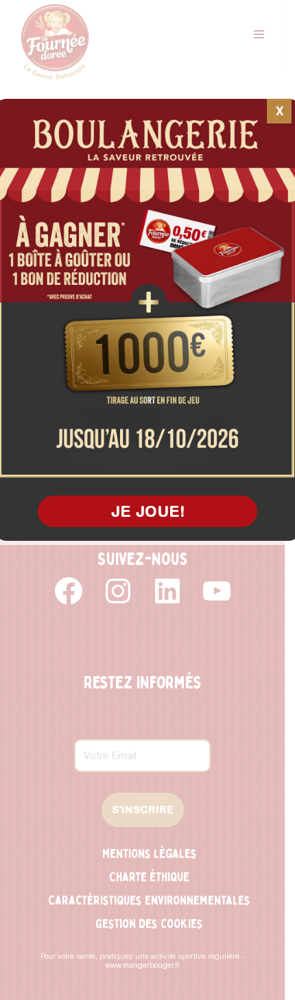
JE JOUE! (148, 511)
